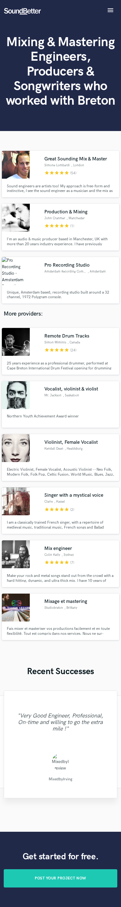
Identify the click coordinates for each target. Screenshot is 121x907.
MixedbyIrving (60, 779)
